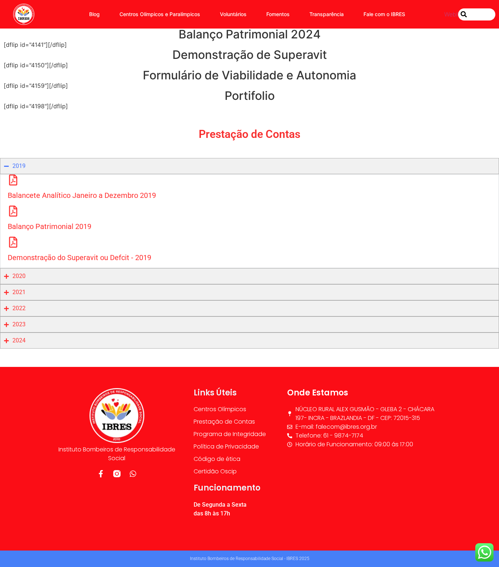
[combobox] (476, 14)
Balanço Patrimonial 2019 (49, 226)
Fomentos (278, 14)
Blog (94, 14)
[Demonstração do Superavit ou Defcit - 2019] (13, 242)
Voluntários (233, 14)
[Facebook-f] (100, 473)
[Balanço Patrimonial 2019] (13, 211)
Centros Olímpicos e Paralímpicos (159, 14)
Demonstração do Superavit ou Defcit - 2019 (79, 257)
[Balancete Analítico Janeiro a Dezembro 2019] (13, 179)
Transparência (326, 14)
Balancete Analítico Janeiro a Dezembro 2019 (82, 195)
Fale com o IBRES (384, 14)
